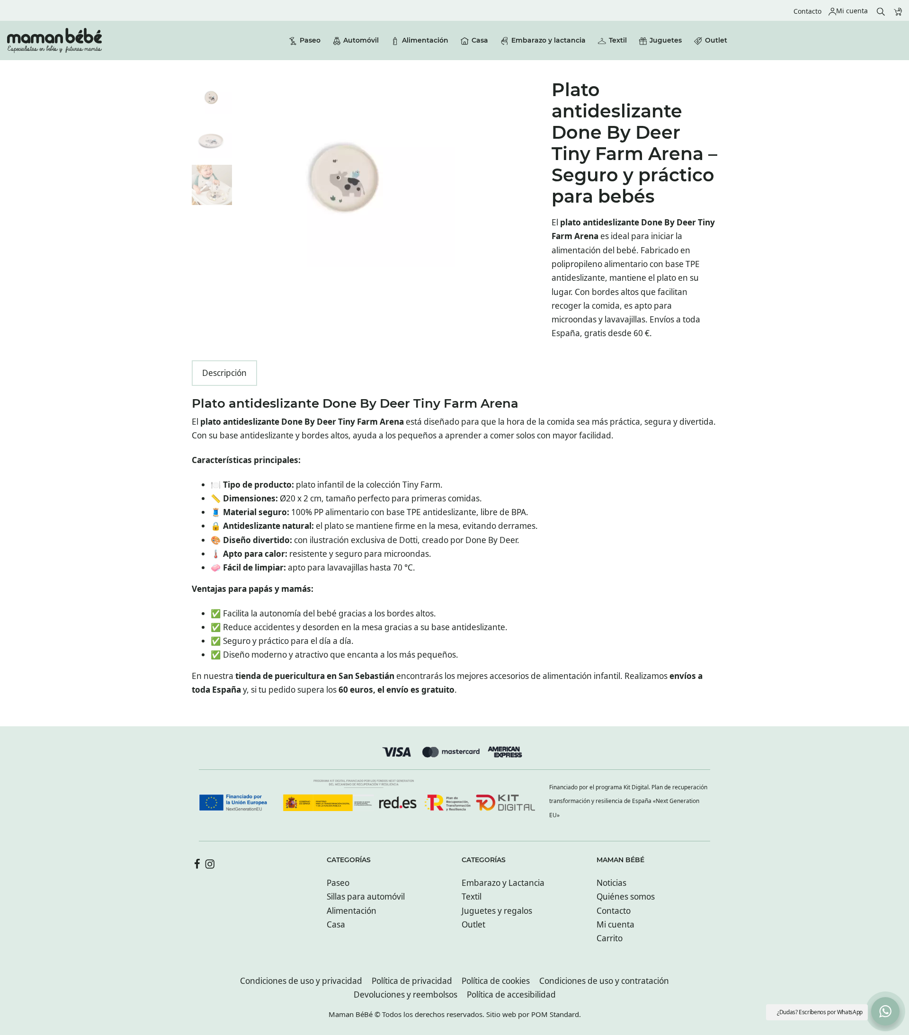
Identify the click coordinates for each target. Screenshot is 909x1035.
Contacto (614, 910)
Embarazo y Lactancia (503, 882)
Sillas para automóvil (366, 896)
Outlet (473, 924)
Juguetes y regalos (497, 910)
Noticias (611, 882)
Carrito (610, 938)
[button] (885, 1011)
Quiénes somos (626, 896)
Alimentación (351, 910)
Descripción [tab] (224, 372)
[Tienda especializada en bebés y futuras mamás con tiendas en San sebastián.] (54, 40)
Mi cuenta (615, 924)
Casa (336, 924)
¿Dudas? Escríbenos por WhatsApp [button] (820, 1012)
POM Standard (555, 1014)
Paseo (338, 882)
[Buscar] (881, 10)
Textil (471, 896)
